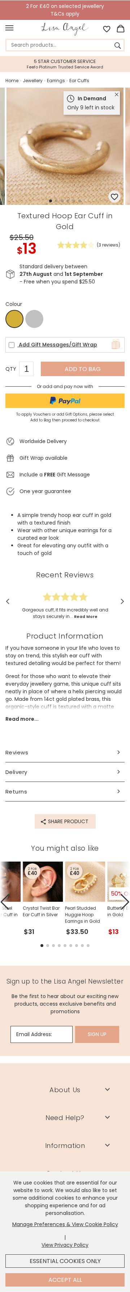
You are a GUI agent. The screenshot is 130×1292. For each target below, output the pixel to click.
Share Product (67, 821)
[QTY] (30, 370)
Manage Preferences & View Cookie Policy (65, 1224)
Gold (14, 319)
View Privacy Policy (65, 1245)
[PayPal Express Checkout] (65, 401)
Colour (13, 304)
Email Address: (34, 1034)
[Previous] (9, 602)
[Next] (120, 602)
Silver (34, 318)
